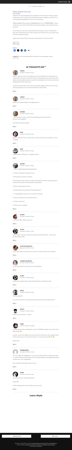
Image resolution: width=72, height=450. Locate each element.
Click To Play (16, 13)
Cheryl (22, 71)
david (22, 290)
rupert (14, 57)
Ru (43, 6)
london (20, 56)
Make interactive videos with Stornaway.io (44, 443)
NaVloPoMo (49, 23)
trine (22, 324)
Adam (22, 372)
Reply (14, 91)
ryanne (22, 112)
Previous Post (16, 436)
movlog (24, 56)
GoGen (22, 214)
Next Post (55, 436)
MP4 (14, 44)
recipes (51, 56)
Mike (21, 132)
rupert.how (62, 2)
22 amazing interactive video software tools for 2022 (40, 444)
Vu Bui (22, 229)
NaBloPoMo (29, 56)
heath (22, 309)
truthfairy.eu (34, 23)
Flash (17, 44)
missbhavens (24, 350)
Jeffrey (22, 164)
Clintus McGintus (26, 246)
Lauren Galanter (26, 261)
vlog (17, 57)
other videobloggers (44, 56)
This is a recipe (17, 23)
